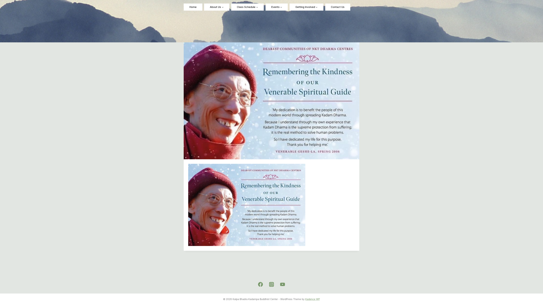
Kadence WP (312, 299)
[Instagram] (271, 284)
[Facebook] (260, 284)
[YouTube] (282, 284)
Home (193, 7)
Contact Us (337, 7)
